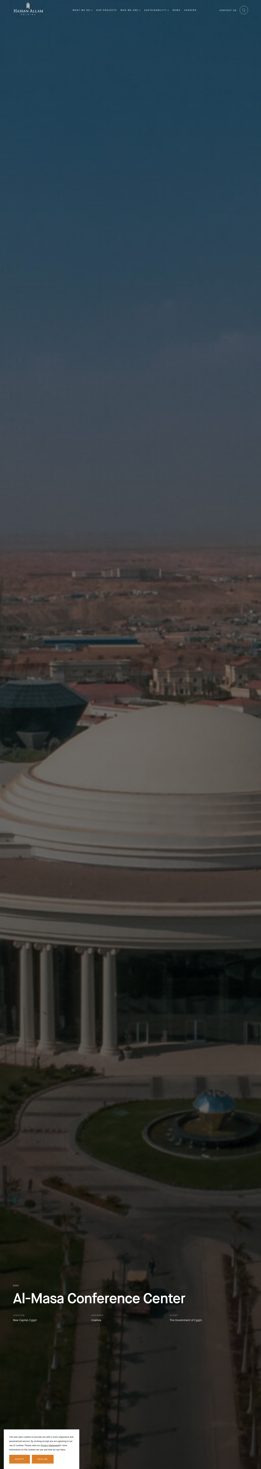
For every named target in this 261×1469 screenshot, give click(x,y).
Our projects (106, 10)
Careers (190, 10)
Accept (19, 1459)
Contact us (228, 10)
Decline (43, 1459)
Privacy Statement (50, 1445)
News (176, 10)
